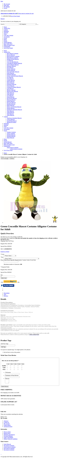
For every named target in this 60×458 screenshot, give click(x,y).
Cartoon (6, 29)
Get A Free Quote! (15, 16)
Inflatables (6, 31)
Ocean (5, 38)
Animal (7, 28)
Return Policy (7, 433)
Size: (2, 257)
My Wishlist (7, 6)
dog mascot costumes (9, 445)
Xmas (5, 34)
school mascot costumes (10, 447)
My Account (7, 4)
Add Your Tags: (4, 343)
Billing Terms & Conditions (10, 439)
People (5, 41)
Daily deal (6, 5)
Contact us (6, 422)
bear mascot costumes (9, 448)
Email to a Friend (5, 251)
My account (7, 423)
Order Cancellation (8, 437)
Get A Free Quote (8, 150)
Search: (2, 24)
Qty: (2, 275)
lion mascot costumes (9, 449)
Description (6, 293)
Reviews (6, 295)
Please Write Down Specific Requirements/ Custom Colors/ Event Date (18, 260)
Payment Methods (8, 436)
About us (6, 421)
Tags (5, 294)
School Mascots (8, 42)
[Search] (37, 24)
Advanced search (8, 426)
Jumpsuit (6, 32)
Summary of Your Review (12, 375)
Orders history (7, 425)
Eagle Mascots (7, 444)
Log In (5, 8)
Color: (2, 254)
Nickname (8, 372)
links (2, 1)
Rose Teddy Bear (8, 43)
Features (7, 46)
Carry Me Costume (8, 35)
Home (5, 153)
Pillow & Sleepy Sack (9, 45)
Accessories (7, 36)
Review (7, 378)
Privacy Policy (7, 431)
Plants (5, 39)
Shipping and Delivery (9, 434)
